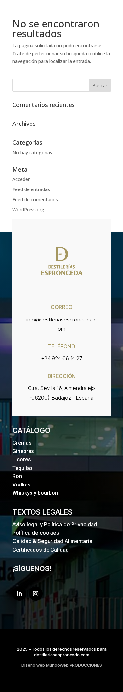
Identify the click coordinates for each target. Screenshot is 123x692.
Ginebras (23, 451)
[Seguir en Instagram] (36, 594)
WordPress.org (28, 209)
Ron (17, 476)
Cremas (21, 443)
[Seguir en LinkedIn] (19, 594)
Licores (21, 459)
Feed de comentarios (35, 199)
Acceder (21, 179)
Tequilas (22, 468)
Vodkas (21, 485)
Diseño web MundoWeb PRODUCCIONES (61, 664)
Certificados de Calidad (40, 550)
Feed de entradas (31, 189)
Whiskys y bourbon (35, 493)
